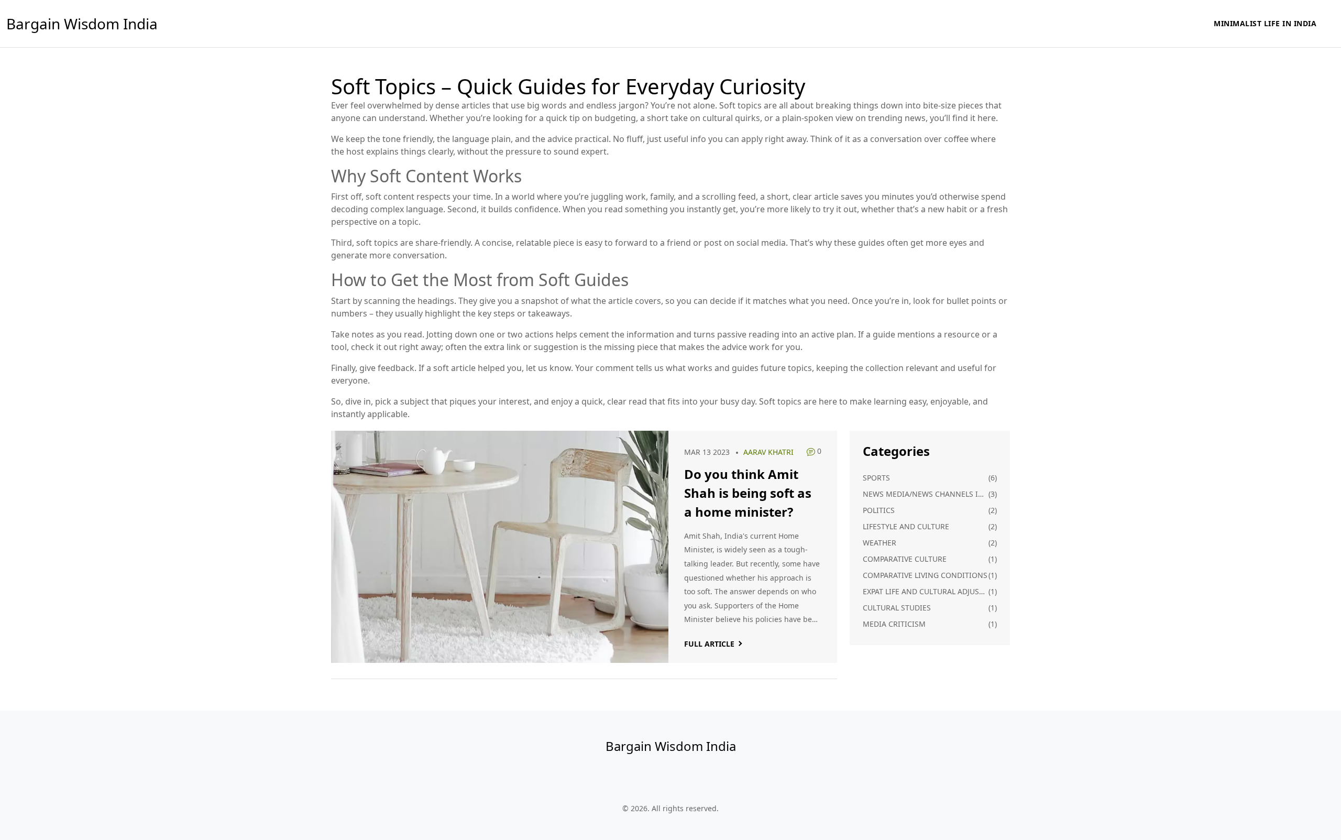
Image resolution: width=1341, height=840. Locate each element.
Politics (879, 510)
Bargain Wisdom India (82, 24)
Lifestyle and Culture (906, 526)
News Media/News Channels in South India (925, 494)
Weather (879, 543)
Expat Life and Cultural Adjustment (925, 591)
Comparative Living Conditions (925, 575)
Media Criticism (894, 624)
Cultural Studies (897, 608)
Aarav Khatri (768, 452)
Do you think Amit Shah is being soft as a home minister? (747, 492)
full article (709, 644)
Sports (876, 478)
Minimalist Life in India (1265, 23)
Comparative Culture (905, 559)
